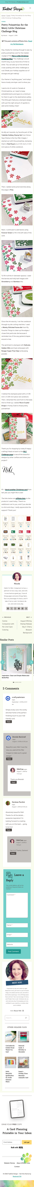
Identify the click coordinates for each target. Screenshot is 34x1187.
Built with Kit (17, 1147)
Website (10, 944)
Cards (3, 21)
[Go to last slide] (2, 662)
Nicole (5, 35)
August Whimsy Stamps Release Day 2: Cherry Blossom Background (26, 625)
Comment (11, 895)
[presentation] (16, 659)
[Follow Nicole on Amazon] (26, 608)
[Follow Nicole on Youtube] (18, 608)
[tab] (13, 682)
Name (9, 925)
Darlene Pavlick (18, 802)
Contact (17, 1166)
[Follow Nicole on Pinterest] (22, 608)
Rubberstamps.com (22, 2)
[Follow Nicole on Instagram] (15, 608)
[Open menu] (30, 8)
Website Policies (9, 1163)
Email (9, 935)
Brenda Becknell (19, 737)
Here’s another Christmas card (16, 490)
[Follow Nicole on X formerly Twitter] (11, 608)
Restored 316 (17, 1176)
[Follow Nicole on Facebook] (8, 608)
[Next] (31, 662)
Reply (8, 722)
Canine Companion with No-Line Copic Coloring (8, 623)
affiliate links (21, 498)
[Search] (26, 1018)
